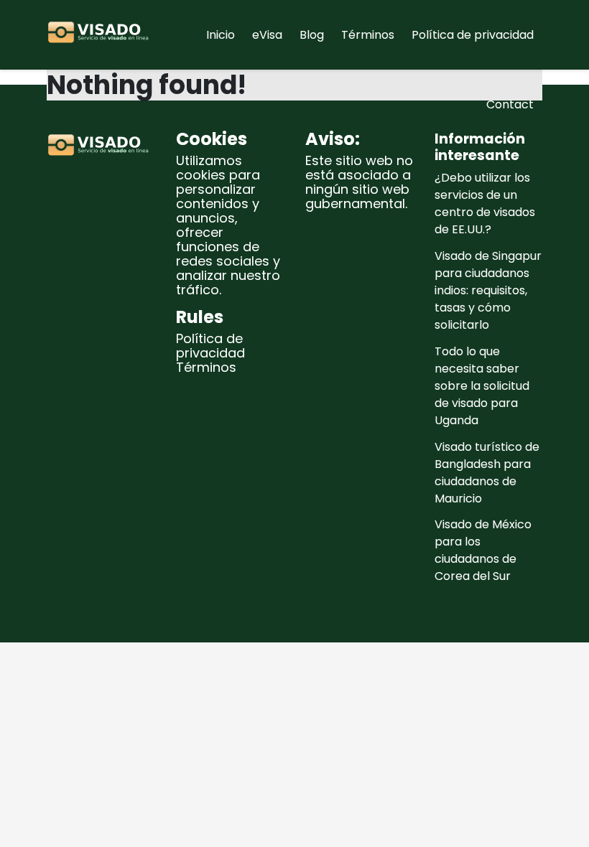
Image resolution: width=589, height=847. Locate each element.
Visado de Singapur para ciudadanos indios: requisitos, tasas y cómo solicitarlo (488, 290)
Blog (312, 35)
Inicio (220, 35)
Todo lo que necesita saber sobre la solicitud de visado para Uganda (482, 386)
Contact (510, 104)
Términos (367, 35)
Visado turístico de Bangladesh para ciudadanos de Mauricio (487, 473)
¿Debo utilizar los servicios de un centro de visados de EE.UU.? (485, 203)
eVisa (267, 35)
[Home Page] (100, 35)
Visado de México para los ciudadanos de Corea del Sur (483, 550)
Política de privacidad (473, 35)
